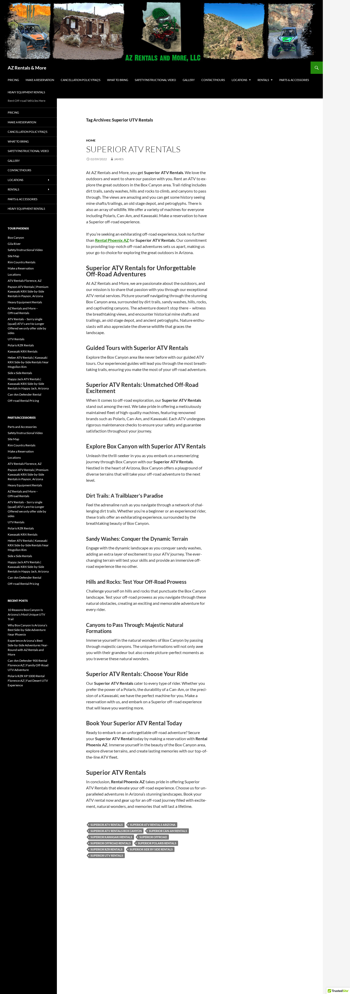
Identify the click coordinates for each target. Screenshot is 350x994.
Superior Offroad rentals (110, 843)
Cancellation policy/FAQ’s (80, 80)
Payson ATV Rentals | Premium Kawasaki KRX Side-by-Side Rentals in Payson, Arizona (28, 291)
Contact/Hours (213, 80)
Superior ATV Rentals (133, 149)
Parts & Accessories (294, 80)
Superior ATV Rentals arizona (153, 824)
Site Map (13, 256)
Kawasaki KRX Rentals (22, 351)
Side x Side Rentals (20, 373)
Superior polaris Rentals (157, 843)
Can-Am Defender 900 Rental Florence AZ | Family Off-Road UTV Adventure (28, 665)
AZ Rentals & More (27, 68)
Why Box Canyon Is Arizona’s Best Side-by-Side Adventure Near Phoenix (27, 629)
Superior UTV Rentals (106, 855)
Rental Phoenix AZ (112, 240)
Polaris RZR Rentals (21, 345)
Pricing (13, 80)
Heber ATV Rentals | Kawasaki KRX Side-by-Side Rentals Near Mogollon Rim (28, 362)
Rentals (263, 80)
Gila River (14, 244)
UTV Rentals (16, 339)
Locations (239, 80)
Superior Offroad (153, 837)
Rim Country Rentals (21, 262)
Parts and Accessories (22, 427)
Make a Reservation (40, 80)
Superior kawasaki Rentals (111, 837)
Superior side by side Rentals (151, 849)
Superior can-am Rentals (168, 830)
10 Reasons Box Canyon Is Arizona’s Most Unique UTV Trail (26, 614)
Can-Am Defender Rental (24, 394)
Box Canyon (16, 237)
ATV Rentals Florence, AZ (25, 281)
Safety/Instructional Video (155, 80)
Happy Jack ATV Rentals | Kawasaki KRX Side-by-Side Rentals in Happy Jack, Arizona (28, 383)
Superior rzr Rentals (106, 849)
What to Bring (117, 80)
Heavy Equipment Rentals (26, 92)
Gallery (189, 80)
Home (91, 140)
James (118, 159)
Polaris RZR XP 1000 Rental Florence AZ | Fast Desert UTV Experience (28, 680)
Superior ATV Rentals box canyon (116, 830)
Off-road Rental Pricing (23, 401)
